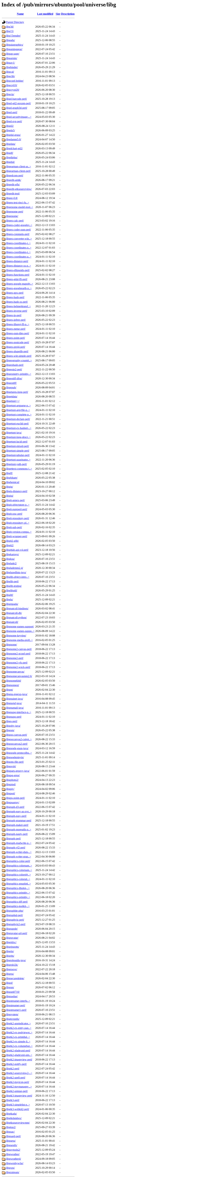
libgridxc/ (11, 942)
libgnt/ (9, 689)
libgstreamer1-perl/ (16, 1009)
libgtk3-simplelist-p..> (18, 1104)
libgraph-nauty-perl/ (17, 834)
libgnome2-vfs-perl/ (17, 662)
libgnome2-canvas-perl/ (19, 649)
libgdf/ (9, 152)
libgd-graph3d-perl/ (16, 107)
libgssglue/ (12, 996)
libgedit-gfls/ (13, 184)
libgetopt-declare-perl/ (18, 419)
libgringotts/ (12, 946)
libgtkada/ (11, 1113)
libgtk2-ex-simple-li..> (18, 1041)
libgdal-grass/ (13, 134)
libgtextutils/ (12, 1018)
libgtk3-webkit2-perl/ (17, 1109)
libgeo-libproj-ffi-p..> (17, 324)
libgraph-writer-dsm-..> (19, 852)
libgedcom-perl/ (14, 175)
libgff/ (9, 473)
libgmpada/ (12, 603)
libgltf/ (9, 594)
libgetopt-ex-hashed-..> (18, 428)
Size (58, 13)
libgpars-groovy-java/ (17, 770)
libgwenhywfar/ (14, 1163)
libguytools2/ (13, 1149)
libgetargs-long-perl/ (17, 391)
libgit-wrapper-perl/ (16, 536)
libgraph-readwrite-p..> (18, 843)
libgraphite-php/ (14, 910)
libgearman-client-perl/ (18, 170)
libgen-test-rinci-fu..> (17, 202)
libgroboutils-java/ (16, 960)
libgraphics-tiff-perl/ (17, 901)
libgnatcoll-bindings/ (17, 608)
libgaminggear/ (14, 49)
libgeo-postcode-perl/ (17, 342)
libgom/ (10, 730)
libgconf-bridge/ (15, 80)
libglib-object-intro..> (17, 576)
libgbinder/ (12, 67)
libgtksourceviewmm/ (18, 1122)
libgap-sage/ (12, 53)
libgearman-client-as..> (18, 166)
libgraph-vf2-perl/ (15, 847)
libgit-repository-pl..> (17, 522)
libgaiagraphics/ (14, 44)
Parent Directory (15, 22)
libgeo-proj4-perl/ (15, 346)
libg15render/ (13, 35)
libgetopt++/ (12, 401)
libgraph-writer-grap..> (18, 856)
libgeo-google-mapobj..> (19, 283)
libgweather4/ (13, 1158)
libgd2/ (10, 125)
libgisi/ (9, 495)
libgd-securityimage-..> (18, 116)
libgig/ (9, 486)
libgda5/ (10, 130)
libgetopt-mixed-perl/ (17, 446)
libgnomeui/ (12, 685)
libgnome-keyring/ (16, 635)
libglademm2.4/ (14, 567)
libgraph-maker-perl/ (17, 825)
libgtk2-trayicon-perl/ (17, 1082)
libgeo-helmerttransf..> (18, 306)
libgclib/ (10, 76)
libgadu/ (10, 40)
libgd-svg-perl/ (14, 121)
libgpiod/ (11, 784)
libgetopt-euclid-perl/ (17, 423)
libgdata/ (10, 143)
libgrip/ (10, 951)
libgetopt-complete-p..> (19, 414)
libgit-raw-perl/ (14, 513)
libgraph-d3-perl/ (15, 806)
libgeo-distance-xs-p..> (18, 265)
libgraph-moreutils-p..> (18, 829)
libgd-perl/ (11, 112)
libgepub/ (11, 387)
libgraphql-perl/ (14, 915)
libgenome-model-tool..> (19, 207)
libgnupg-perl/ (14, 716)
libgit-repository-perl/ (17, 518)
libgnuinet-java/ (14, 698)
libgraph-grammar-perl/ (18, 820)
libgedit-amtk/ (13, 180)
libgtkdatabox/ (14, 1118)
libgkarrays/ (12, 554)
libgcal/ (10, 71)
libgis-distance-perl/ (16, 491)
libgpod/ (10, 793)
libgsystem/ (12, 1014)
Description (68, 13)
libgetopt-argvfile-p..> (18, 410)
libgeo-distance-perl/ (17, 261)
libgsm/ (10, 987)
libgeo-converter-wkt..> (19, 238)
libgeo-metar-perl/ (15, 328)
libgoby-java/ (13, 725)
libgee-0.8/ (12, 198)
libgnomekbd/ (13, 680)
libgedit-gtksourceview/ (19, 189)
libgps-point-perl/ (15, 797)
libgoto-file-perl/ (15, 761)
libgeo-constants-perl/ (17, 234)
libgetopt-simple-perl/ (17, 450)
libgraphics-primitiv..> (18, 892)
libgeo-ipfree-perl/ (16, 319)
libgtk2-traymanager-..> (19, 1086)
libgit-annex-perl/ (15, 500)
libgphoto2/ (12, 779)
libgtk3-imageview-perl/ (19, 1095)
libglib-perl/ (12, 581)
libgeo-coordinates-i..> (18, 243)
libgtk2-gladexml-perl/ (18, 1050)
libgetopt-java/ (14, 432)
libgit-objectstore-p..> (17, 504)
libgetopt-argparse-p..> (18, 405)
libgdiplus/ (12, 157)
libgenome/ (12, 216)
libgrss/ (10, 973)
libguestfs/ (11, 1145)
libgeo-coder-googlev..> (19, 225)
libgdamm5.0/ (13, 139)
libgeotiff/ (11, 382)
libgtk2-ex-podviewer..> (19, 1032)
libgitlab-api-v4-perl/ (17, 549)
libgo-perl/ (11, 721)
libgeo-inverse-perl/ (16, 310)
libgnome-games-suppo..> (20, 631)
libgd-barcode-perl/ (16, 98)
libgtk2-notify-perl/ (16, 1064)
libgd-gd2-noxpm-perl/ (18, 103)
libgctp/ (10, 94)
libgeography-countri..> (19, 360)
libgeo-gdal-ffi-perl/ (16, 279)
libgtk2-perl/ (12, 1068)
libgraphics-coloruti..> (18, 879)
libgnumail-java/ (15, 707)
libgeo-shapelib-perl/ (17, 351)
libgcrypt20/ (12, 89)
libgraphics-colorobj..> (18, 874)
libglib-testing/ (14, 585)
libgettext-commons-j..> (19, 468)
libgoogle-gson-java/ (17, 748)
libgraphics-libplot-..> (18, 888)
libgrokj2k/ (12, 964)
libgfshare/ (12, 477)
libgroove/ (11, 969)
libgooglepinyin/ (15, 757)
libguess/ (11, 1140)
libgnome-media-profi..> (19, 640)
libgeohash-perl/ (15, 364)
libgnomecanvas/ (15, 671)
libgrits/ (10, 955)
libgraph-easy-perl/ (16, 815)
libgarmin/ (11, 58)
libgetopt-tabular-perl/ (18, 455)
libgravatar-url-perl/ (16, 933)
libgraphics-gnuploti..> (18, 883)
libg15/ (10, 31)
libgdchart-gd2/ (14, 148)
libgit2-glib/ (12, 540)
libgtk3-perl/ (12, 1100)
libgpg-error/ (13, 775)
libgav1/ (10, 62)
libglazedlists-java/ (16, 572)
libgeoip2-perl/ (14, 369)
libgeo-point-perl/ (15, 337)
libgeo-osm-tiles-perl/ (17, 333)
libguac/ (10, 1131)
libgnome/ (11, 644)
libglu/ (9, 599)
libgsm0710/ (13, 991)
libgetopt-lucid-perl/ (17, 441)
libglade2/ (11, 563)
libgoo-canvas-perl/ (16, 734)
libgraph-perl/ (13, 838)
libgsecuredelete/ (15, 978)
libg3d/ (10, 26)
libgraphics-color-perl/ (18, 861)
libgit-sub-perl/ (14, 527)
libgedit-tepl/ (13, 193)
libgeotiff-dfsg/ (14, 378)
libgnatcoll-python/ (16, 617)
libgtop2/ (11, 1127)
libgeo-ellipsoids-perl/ (18, 270)
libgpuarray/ (12, 802)
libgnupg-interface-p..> (18, 712)
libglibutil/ (11, 590)
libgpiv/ (10, 788)
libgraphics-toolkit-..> (18, 906)
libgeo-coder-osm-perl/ (18, 229)
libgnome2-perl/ (14, 658)
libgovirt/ (11, 766)
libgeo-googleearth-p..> (19, 288)
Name (20, 13)
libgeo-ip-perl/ (14, 315)
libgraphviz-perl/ (15, 919)
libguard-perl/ (13, 1136)
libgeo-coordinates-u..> (18, 256)
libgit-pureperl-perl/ (16, 509)
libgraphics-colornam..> (19, 865)
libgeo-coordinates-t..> (18, 252)
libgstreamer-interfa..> (18, 1000)
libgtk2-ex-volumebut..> (19, 1046)
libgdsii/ (10, 161)
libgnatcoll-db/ (14, 613)
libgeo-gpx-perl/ (15, 292)
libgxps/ (10, 1167)
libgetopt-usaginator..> (18, 459)
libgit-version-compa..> (19, 531)
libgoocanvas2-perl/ (17, 743)
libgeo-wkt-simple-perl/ (19, 355)
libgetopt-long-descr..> (18, 437)
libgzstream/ (12, 1172)
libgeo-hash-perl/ (15, 297)
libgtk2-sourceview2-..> (19, 1073)
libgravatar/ (12, 937)
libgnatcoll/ (12, 622)
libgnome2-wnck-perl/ (18, 667)
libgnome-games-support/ (20, 626)
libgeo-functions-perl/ (17, 274)
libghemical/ (12, 482)
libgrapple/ (12, 928)
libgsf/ (9, 982)
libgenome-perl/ (14, 211)
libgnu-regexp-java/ (16, 694)
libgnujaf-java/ (14, 703)
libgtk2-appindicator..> (18, 1023)
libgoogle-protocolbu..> (19, 752)
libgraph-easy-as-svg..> (19, 811)
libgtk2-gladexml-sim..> (19, 1055)
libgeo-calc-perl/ (15, 220)
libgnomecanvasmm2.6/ (19, 676)
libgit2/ (10, 545)
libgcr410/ (11, 85)
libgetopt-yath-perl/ (16, 464)
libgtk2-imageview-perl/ (19, 1059)
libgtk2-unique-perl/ (17, 1091)
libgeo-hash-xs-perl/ (17, 301)
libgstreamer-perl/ (15, 1005)
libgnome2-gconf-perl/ (18, 653)
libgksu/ (10, 558)
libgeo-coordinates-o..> (18, 247)
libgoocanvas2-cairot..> (19, 739)
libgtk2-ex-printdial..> (18, 1036)
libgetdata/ (11, 396)
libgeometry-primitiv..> (18, 373)
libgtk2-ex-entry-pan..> (18, 1027)
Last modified (45, 13)
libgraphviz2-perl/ (15, 924)
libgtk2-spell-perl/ (15, 1077)
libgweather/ (13, 1154)
